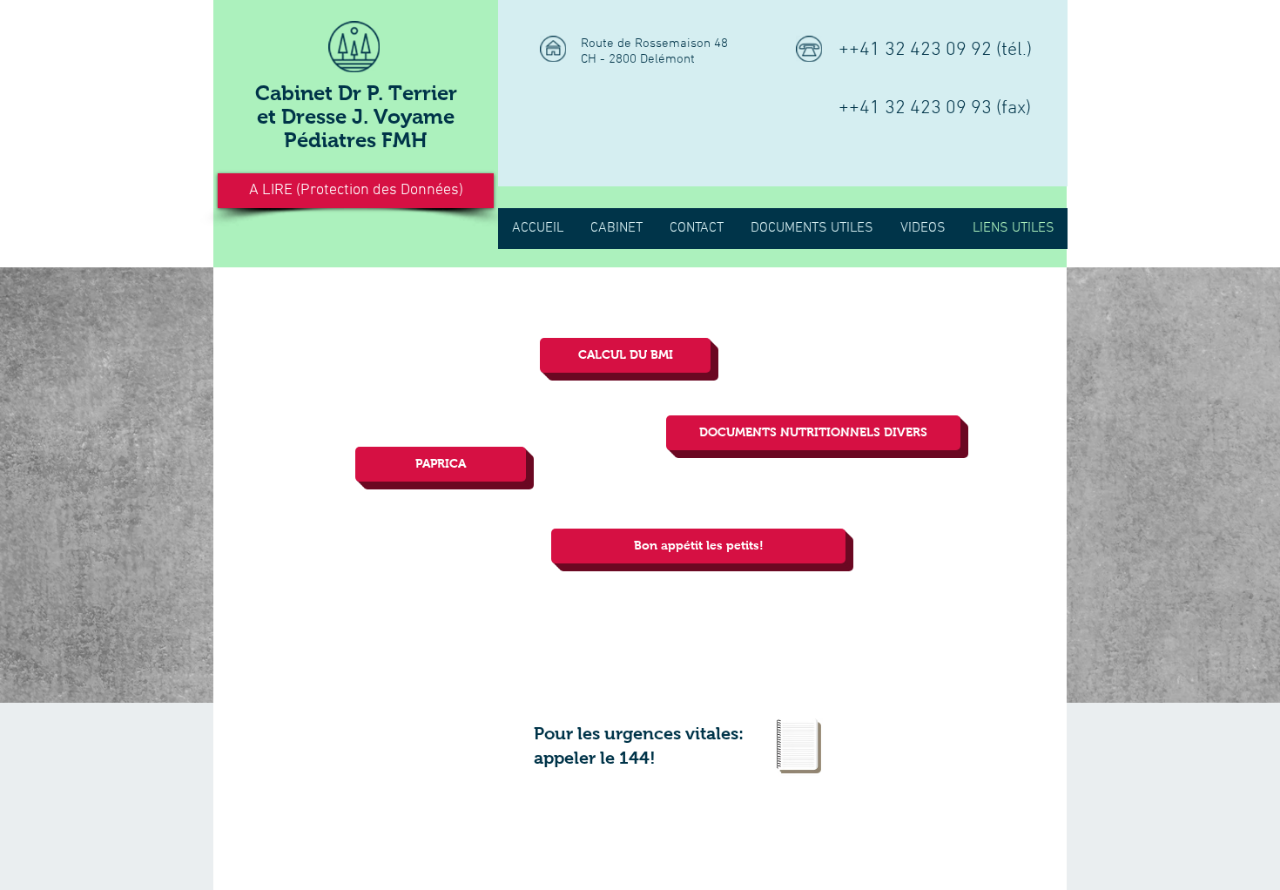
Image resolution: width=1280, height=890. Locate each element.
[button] (356, 190)
